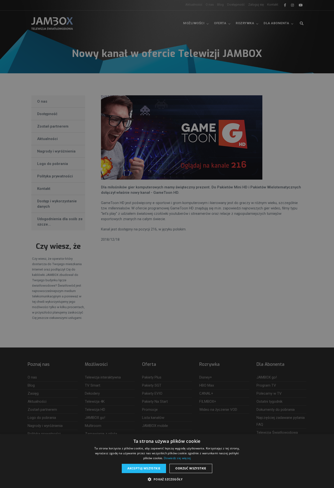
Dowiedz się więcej (177, 458)
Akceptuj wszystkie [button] (143, 468)
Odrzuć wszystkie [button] (190, 468)
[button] (166, 479)
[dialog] (167, 244)
